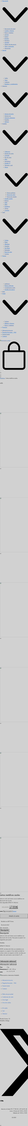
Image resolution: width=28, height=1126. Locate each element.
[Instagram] (0, 1100)
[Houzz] (2, 1100)
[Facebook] (0, 1024)
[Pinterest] (1, 1100)
